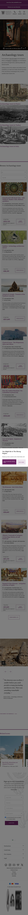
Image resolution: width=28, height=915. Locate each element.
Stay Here (21, 462)
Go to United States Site (9, 462)
